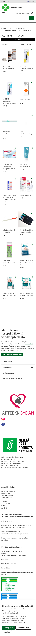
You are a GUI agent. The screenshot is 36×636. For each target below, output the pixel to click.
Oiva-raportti (5, 560)
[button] (18, 39)
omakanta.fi (29, 344)
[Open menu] (3, 13)
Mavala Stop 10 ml (26, 195)
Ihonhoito (21, 28)
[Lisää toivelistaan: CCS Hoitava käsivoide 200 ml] (32, 148)
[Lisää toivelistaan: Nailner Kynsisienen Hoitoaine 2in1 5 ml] (15, 277)
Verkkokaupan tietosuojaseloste (12, 551)
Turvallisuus (7, 362)
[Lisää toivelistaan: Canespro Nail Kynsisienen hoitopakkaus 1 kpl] (15, 148)
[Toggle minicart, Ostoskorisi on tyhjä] (32, 13)
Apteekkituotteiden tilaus (12, 379)
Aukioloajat (4, 1)
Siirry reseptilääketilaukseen (12, 354)
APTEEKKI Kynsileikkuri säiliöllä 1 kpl (26, 68)
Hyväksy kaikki (8, 628)
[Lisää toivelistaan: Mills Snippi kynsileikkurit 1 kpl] (15, 244)
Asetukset (7, 632)
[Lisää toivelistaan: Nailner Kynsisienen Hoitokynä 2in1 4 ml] (32, 277)
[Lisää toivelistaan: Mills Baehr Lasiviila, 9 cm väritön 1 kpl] (32, 213)
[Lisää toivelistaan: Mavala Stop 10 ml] (32, 179)
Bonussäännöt (6, 568)
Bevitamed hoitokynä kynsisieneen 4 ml (8, 134)
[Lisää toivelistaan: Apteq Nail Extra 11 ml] (32, 82)
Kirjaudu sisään (24, 13)
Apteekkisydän (15, 7)
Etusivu (3, 28)
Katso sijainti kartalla (8, 491)
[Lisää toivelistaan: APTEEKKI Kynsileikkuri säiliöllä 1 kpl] (32, 50)
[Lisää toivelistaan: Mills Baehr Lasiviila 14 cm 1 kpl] (15, 213)
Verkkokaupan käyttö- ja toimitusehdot (14, 555)
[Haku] (31, 18)
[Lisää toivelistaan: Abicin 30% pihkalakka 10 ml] (15, 50)
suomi (31, 1)
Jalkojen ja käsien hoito (12, 30)
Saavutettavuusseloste (8, 564)
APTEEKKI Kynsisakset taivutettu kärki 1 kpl (9, 101)
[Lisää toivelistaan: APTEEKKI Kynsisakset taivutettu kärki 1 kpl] (15, 82)
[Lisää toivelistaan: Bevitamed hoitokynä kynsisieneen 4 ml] (15, 115)
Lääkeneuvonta (8, 373)
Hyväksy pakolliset (23, 628)
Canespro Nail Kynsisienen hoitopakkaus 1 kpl (9, 167)
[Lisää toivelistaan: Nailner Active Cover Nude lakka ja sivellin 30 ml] (32, 244)
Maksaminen (7, 367)
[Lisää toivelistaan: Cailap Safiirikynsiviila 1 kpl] (32, 115)
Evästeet (4, 553)
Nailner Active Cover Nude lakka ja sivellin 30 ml (26, 263)
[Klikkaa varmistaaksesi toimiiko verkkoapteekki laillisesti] (18, 584)
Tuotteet (12, 28)
